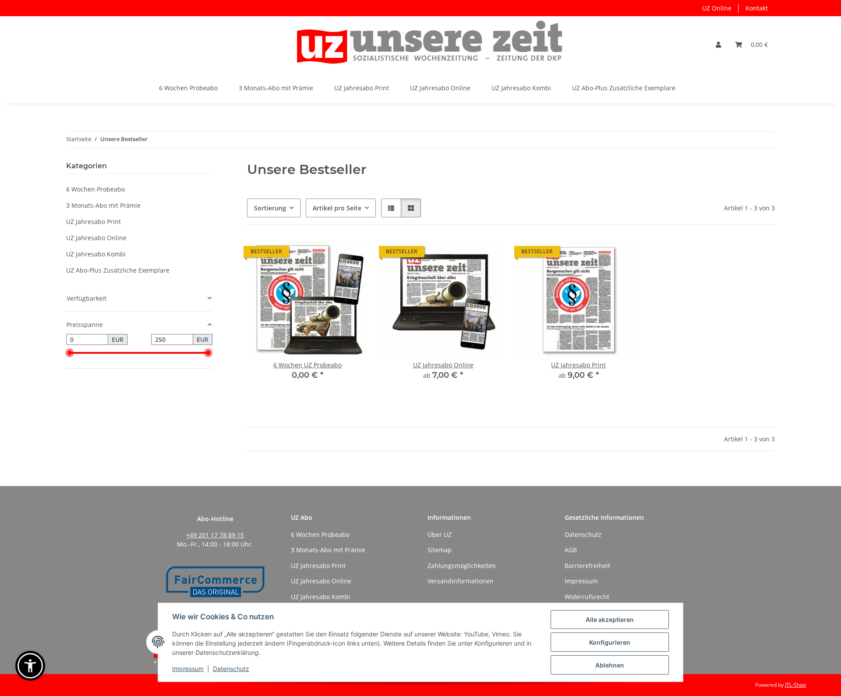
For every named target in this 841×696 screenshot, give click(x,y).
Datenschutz (231, 668)
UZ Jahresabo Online (443, 365)
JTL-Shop (795, 685)
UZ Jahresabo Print (578, 365)
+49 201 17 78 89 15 (215, 535)
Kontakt (757, 8)
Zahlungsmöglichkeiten (462, 565)
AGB (571, 550)
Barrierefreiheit (587, 565)
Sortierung (270, 208)
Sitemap (440, 550)
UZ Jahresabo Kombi (96, 254)
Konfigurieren (609, 642)
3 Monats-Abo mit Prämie (103, 205)
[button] (718, 44)
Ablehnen (609, 665)
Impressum (188, 668)
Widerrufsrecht (587, 597)
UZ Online (716, 8)
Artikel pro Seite (337, 208)
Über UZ (440, 534)
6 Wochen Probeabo (95, 189)
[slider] (69, 353)
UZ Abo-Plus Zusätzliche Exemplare (118, 270)
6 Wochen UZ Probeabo (307, 365)
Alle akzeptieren (610, 619)
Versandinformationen (461, 581)
